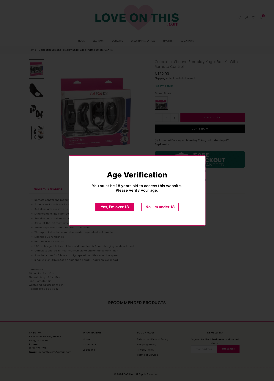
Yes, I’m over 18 (115, 207)
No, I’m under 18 (160, 207)
